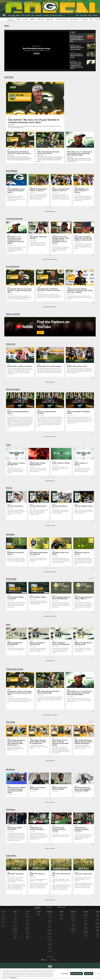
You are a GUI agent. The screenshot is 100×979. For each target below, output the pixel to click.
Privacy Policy (13, 977)
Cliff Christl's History (15, 919)
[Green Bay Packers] (50, 966)
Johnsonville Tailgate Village (85, 932)
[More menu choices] (64, 15)
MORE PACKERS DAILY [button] (50, 382)
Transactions (3, 918)
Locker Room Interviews (27, 924)
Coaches (3, 916)
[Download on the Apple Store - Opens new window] (44, 960)
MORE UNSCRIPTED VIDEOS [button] (50, 436)
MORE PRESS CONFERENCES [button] (50, 306)
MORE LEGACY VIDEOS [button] (50, 899)
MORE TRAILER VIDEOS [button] (50, 480)
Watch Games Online (27, 937)
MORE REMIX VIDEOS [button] (50, 660)
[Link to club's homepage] (4, 15)
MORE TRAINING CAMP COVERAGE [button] (50, 714)
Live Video (27, 920)
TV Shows (27, 933)
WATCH (40, 332)
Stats (3, 923)
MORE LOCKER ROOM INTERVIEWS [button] (50, 259)
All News (15, 932)
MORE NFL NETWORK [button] (50, 802)
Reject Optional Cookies (76, 973)
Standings (3, 921)
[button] (37, 53)
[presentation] (93, 208)
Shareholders (73, 932)
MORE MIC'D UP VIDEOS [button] (50, 525)
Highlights (27, 914)
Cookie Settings (64, 973)
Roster (3, 914)
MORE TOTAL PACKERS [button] (50, 848)
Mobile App (15, 934)
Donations (73, 922)
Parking (49, 923)
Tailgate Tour (73, 916)
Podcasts (27, 931)
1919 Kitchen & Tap (50, 944)
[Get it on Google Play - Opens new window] (54, 960)
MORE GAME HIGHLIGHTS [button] (50, 211)
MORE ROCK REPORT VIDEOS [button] (50, 571)
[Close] (97, 973)
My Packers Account (97, 915)
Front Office (3, 926)
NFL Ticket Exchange (97, 934)
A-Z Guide (50, 914)
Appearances (73, 914)
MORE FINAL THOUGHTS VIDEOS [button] (50, 616)
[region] (50, 973)
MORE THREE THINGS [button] (50, 760)
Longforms (15, 922)
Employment (49, 937)
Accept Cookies (88, 973)
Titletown (50, 947)
